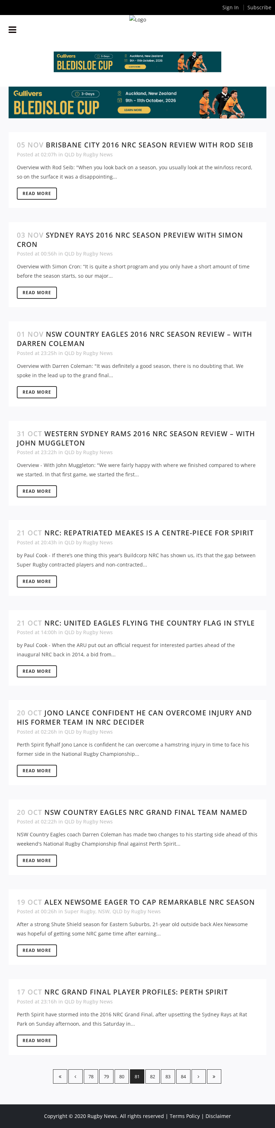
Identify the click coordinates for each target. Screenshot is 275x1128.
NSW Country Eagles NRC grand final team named (145, 812)
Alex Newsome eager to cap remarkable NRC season (149, 902)
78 (90, 1076)
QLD (69, 154)
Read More (37, 193)
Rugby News (98, 154)
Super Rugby (79, 911)
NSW (104, 911)
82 (152, 1076)
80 (121, 1076)
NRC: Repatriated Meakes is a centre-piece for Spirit (149, 533)
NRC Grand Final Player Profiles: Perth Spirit (136, 992)
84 (183, 1076)
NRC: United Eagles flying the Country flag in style (149, 623)
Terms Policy (185, 1116)
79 (106, 1076)
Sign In (230, 7)
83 (167, 1076)
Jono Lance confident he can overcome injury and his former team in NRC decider (134, 717)
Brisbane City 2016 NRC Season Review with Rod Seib (150, 145)
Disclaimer (218, 1116)
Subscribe (259, 7)
